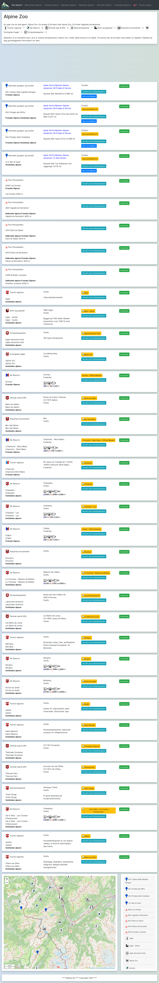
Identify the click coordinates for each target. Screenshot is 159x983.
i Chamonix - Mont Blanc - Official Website (98, 440)
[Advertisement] (79, 62)
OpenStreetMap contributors (106, 968)
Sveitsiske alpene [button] (122, 5)
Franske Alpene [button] (51, 5)
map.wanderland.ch (89, 109)
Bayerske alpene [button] (68, 5)
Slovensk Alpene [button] (104, 5)
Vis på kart (124, 86)
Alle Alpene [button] (17, 5)
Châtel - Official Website (91, 529)
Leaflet (92, 968)
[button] (135, 5)
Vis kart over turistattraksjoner (93, 92)
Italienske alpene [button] (86, 5)
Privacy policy (145, 5)
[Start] (5, 5)
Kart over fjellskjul (89, 96)
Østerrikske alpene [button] (33, 5)
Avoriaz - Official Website (91, 375)
